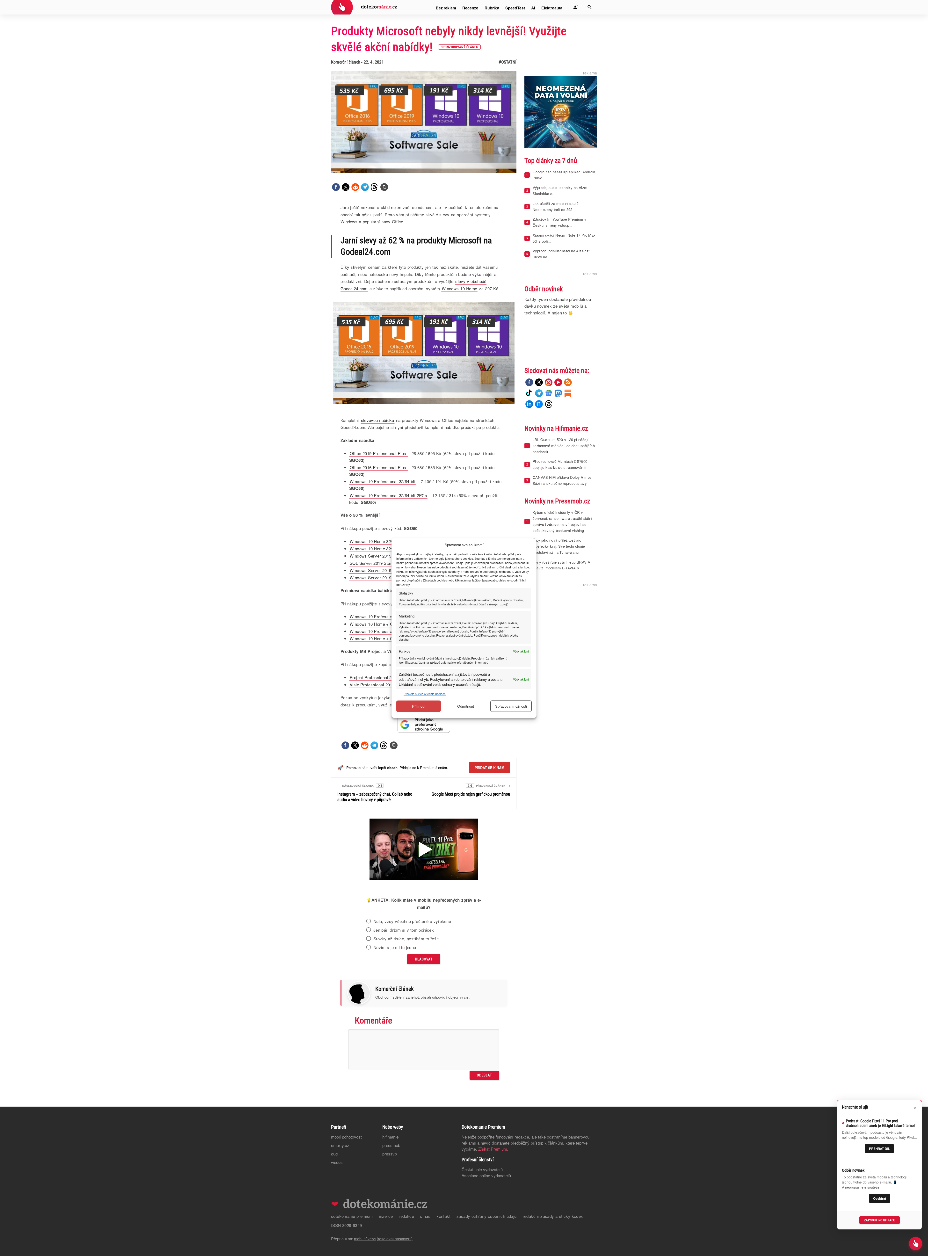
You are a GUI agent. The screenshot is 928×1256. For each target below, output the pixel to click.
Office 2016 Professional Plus (378, 467)
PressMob (391, 1145)
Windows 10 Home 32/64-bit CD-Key (384, 541)
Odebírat (879, 1198)
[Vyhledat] (589, 7)
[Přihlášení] (575, 7)
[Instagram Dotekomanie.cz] (548, 382)
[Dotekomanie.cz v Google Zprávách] (548, 393)
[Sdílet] (336, 187)
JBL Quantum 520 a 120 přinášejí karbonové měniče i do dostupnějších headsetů (564, 445)
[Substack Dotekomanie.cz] (568, 393)
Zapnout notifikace (879, 1220)
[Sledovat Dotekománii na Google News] (424, 724)
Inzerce (386, 1216)
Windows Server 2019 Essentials (381, 570)
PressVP (389, 1154)
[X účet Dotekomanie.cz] (539, 382)
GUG (334, 1154)
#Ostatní (507, 62)
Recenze (470, 8)
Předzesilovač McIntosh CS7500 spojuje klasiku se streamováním (560, 464)
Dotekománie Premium (352, 1216)
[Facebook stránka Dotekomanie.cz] (529, 382)
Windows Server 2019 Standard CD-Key (388, 556)
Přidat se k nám (489, 767)
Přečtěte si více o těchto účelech (425, 693)
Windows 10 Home (459, 288)
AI (533, 8)
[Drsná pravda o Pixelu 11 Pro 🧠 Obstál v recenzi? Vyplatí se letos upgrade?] (424, 850)
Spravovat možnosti (511, 706)
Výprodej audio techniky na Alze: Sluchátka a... (560, 190)
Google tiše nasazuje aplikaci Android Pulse (564, 174)
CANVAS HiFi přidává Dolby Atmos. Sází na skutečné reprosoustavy (563, 480)
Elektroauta (551, 8)
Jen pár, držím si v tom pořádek (403, 930)
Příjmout (418, 706)
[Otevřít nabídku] (915, 1243)
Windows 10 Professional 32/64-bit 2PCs (388, 495)
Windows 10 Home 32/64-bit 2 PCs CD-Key (391, 548)
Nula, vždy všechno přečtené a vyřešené (412, 921)
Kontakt (443, 1216)
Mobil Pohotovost (346, 1137)
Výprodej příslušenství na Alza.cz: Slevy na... (561, 253)
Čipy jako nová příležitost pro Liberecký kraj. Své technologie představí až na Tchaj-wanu (559, 546)
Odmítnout (465, 706)
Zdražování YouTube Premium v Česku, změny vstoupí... (559, 222)
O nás (425, 1216)
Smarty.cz (340, 1145)
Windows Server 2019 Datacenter (381, 577)
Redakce (406, 1216)
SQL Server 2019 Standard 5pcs (380, 563)
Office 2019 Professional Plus (378, 453)
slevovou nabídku (377, 420)
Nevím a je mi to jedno (394, 947)
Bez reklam (446, 8)
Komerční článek (345, 62)
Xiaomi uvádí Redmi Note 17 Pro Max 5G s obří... (564, 238)
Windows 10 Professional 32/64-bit (382, 481)
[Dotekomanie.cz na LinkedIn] (529, 404)
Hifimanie (390, 1137)
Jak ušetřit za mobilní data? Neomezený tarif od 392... (556, 206)
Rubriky (492, 8)
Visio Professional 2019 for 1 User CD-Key (390, 685)
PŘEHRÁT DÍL (879, 1148)
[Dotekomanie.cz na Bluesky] (539, 404)
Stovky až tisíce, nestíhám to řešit (406, 938)
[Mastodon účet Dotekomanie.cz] (558, 393)
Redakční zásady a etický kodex (553, 1216)
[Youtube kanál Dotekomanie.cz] (558, 382)
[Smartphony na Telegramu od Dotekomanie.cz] (539, 393)
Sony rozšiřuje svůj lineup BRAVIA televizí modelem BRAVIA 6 (561, 565)
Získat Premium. (493, 1149)
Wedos (337, 1162)
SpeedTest (515, 8)
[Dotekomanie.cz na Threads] (548, 404)
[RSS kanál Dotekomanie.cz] (568, 382)
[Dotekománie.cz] (364, 8)
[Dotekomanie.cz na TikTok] (529, 393)
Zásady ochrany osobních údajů (487, 1216)
